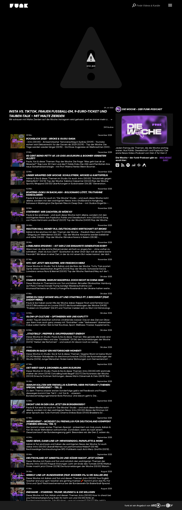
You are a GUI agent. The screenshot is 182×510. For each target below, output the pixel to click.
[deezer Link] (133, 165)
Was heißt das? (166, 158)
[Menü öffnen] (170, 5)
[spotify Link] (128, 165)
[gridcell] (61, 141)
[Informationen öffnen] (111, 120)
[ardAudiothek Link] (144, 165)
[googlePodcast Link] (139, 165)
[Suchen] (134, 5)
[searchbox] (151, 5)
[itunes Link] (117, 165)
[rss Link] (123, 165)
